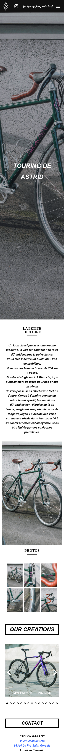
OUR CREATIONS (32, 629)
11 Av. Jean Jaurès (32, 740)
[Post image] (32, 670)
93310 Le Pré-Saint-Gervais (32, 745)
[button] (7, 703)
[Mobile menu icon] (58, 6)
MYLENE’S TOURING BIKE (32, 692)
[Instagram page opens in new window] (16, 6)
